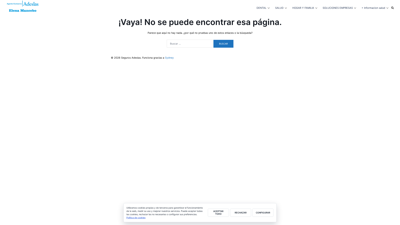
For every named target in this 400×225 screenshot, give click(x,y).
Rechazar (241, 212)
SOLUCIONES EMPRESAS (338, 7)
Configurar (263, 212)
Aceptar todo (218, 212)
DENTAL (261, 7)
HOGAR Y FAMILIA (303, 7)
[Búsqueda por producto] (392, 8)
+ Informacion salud (373, 7)
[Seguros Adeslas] (22, 7)
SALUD (279, 7)
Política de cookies (135, 217)
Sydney (169, 57)
